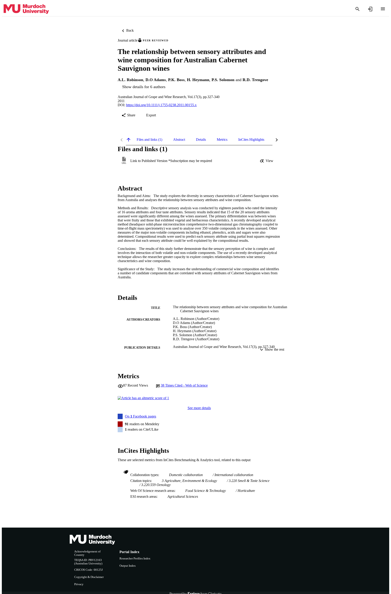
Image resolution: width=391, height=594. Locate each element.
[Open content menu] (382, 8)
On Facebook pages (140, 416)
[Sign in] (370, 9)
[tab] (149, 139)
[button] (267, 160)
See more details (199, 408)
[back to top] (128, 139)
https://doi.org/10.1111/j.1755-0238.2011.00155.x (161, 105)
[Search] (357, 9)
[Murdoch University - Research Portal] (26, 9)
